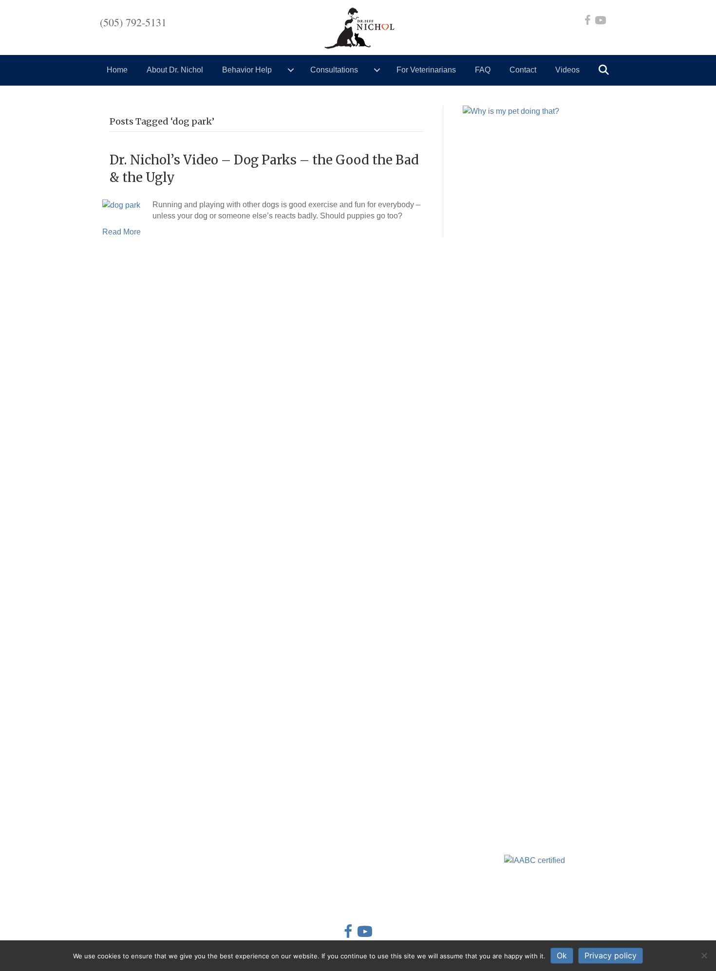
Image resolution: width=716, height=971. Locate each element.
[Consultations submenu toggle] (377, 70)
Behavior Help (247, 70)
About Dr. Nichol (175, 70)
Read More (121, 232)
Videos (567, 70)
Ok (562, 955)
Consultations (334, 70)
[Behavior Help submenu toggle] (291, 70)
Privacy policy (610, 955)
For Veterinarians (426, 70)
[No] (704, 955)
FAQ (482, 70)
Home (117, 70)
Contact (522, 70)
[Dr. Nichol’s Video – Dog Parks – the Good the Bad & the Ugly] (121, 204)
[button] (605, 70)
